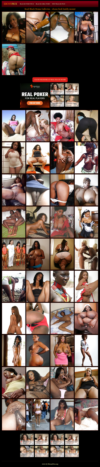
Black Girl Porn (43, 4)
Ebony (10, 4)
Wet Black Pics (58, 4)
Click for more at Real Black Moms (50, 80)
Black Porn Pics (27, 4)
